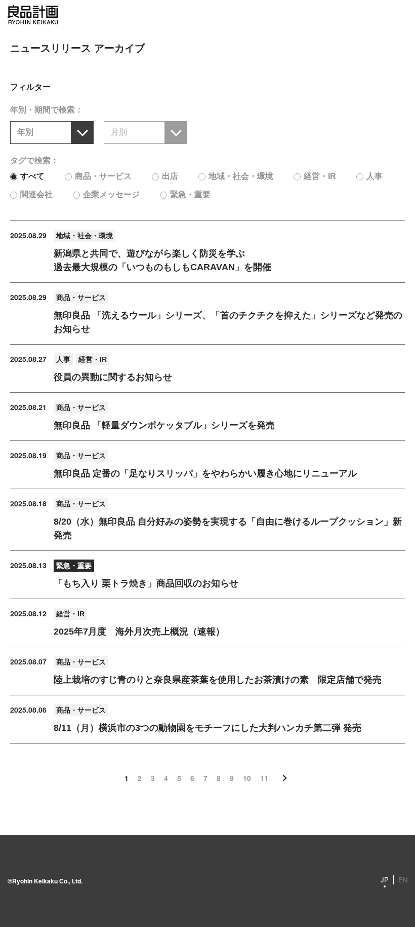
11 (264, 778)
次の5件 (284, 778)
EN (402, 879)
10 (247, 778)
